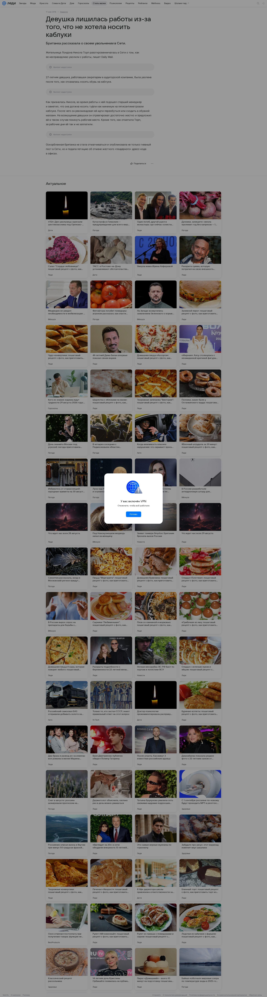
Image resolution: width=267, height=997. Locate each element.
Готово (133, 514)
